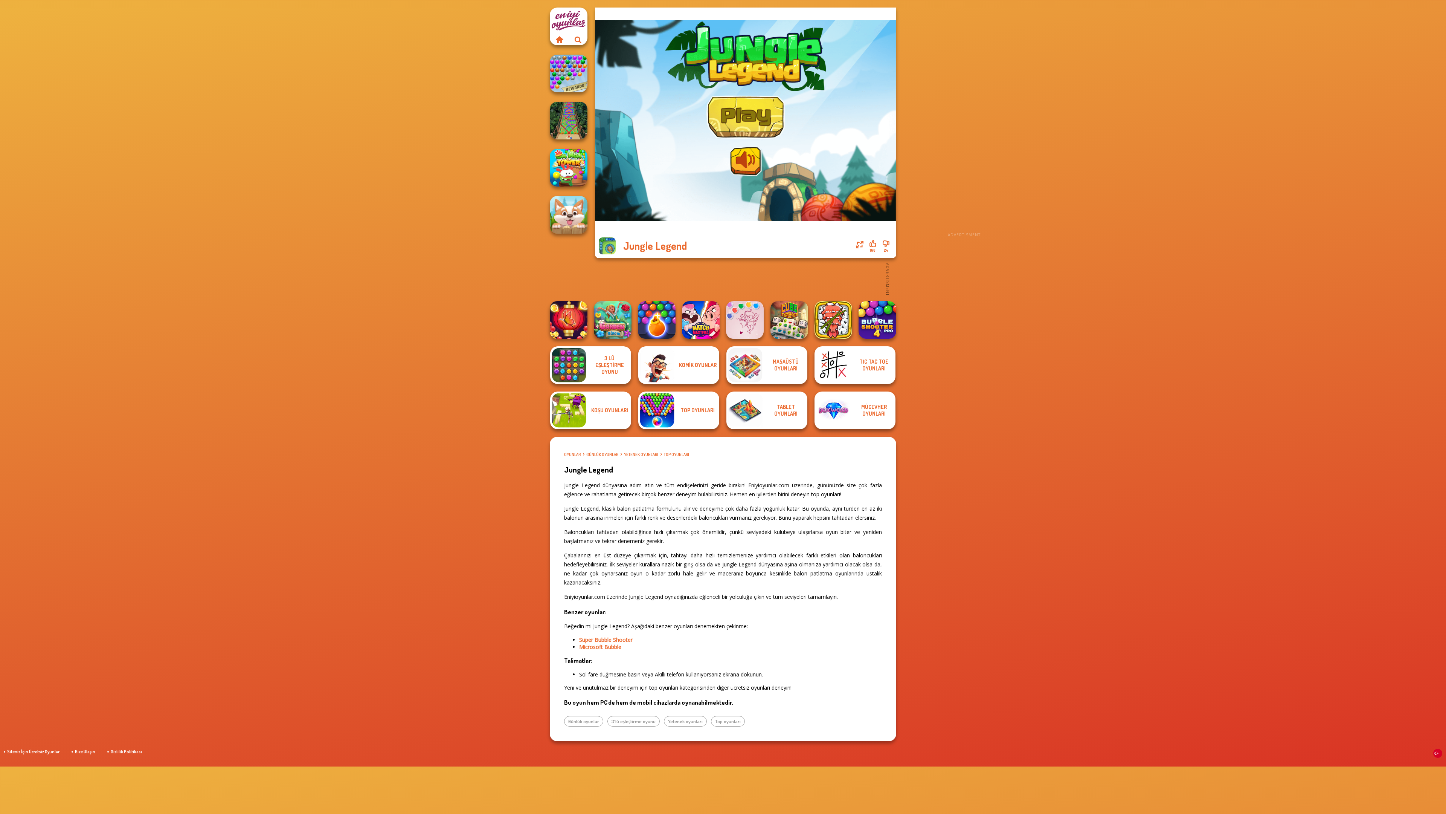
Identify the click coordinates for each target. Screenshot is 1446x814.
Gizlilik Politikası (126, 751)
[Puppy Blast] (568, 215)
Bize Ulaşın (85, 751)
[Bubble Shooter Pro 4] (877, 320)
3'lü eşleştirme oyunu (634, 721)
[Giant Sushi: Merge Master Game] (833, 320)
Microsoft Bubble (600, 646)
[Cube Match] (789, 320)
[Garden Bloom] (612, 320)
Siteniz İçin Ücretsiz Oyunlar (33, 751)
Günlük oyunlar (602, 454)
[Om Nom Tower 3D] (568, 168)
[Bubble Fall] (568, 120)
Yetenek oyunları (641, 454)
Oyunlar (572, 454)
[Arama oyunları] (578, 39)
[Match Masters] (701, 320)
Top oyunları (676, 454)
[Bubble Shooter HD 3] (657, 320)
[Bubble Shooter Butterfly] (568, 320)
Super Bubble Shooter (606, 639)
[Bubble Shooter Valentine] (745, 320)
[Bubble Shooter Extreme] (568, 73)
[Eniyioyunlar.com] (559, 39)
